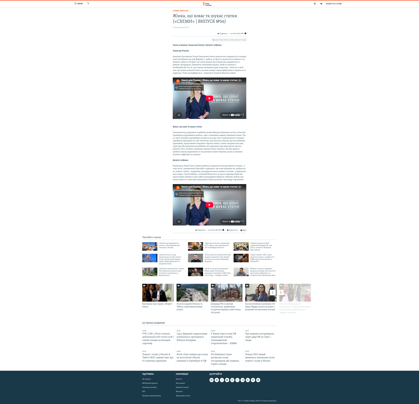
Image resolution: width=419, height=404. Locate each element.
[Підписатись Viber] (237, 380)
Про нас (179, 379)
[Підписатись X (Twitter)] (222, 380)
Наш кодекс (180, 383)
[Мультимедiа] (321, 3)
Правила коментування (151, 396)
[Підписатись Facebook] (212, 380)
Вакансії (179, 391)
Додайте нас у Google (334, 4)
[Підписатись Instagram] (232, 380)
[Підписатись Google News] (217, 380)
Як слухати (146, 379)
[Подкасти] (315, 3)
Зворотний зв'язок (183, 396)
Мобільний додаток (150, 383)
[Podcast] (253, 380)
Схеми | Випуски (180, 11)
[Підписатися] (258, 380)
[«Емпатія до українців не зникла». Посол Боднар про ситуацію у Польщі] (149, 246)
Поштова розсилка (149, 387)
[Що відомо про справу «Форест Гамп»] (158, 293)
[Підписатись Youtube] (227, 380)
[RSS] (248, 380)
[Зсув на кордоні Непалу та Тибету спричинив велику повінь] (192, 293)
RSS (143, 391)
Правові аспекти (182, 387)
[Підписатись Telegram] (242, 380)
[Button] (222, 33)
